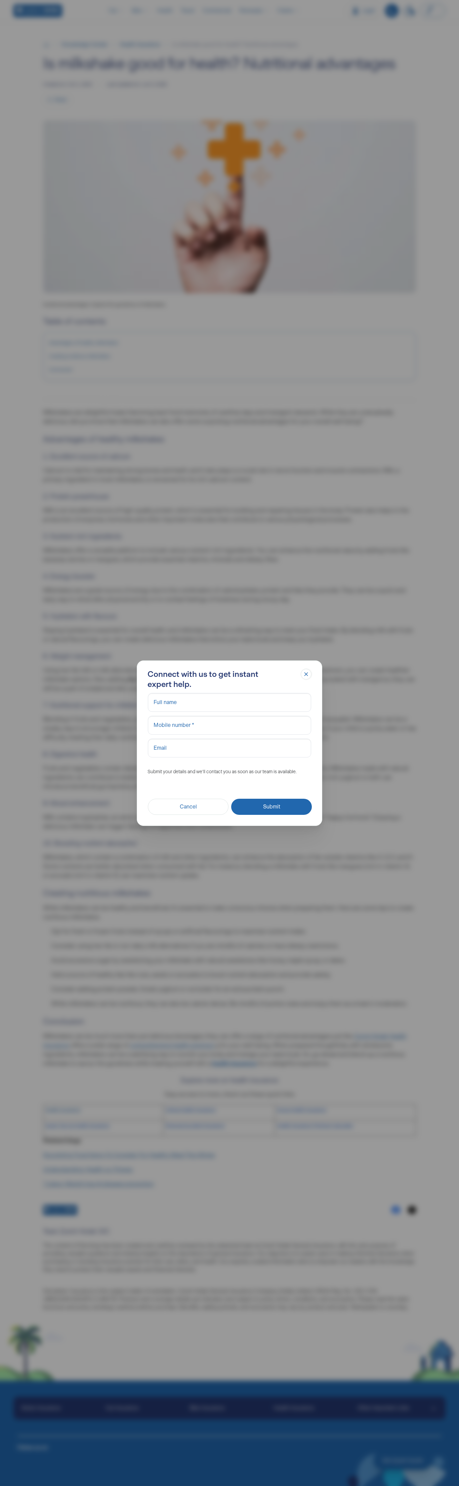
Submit (271, 806)
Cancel (188, 806)
